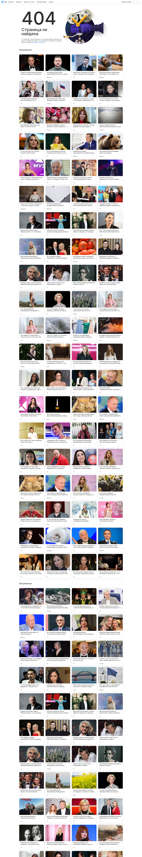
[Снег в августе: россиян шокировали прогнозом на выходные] (84, 303)
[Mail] (2, 2)
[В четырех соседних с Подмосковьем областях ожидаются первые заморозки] (110, 487)
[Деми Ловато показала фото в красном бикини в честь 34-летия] (58, 382)
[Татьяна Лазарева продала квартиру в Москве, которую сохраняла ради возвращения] (58, 303)
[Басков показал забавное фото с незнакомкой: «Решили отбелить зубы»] (31, 592)
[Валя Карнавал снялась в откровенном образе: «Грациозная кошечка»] (110, 513)
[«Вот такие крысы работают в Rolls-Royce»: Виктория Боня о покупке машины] (110, 224)
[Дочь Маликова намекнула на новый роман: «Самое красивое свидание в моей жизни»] (84, 382)
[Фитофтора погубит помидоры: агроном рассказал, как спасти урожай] (84, 250)
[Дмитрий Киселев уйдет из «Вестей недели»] (31, 732)
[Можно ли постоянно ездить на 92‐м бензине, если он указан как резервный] (84, 645)
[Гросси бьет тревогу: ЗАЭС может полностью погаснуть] (110, 540)
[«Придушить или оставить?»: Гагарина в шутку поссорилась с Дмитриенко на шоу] (58, 435)
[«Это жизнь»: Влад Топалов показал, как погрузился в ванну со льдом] (58, 592)
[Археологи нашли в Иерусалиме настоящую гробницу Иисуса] (84, 408)
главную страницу (39, 42)
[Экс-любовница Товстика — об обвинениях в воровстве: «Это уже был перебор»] (110, 566)
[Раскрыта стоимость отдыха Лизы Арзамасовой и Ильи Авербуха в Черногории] (84, 172)
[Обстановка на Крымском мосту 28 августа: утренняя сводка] (84, 784)
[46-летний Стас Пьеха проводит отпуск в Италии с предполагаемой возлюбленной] (31, 435)
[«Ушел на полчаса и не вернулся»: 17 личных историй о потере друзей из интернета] (31, 198)
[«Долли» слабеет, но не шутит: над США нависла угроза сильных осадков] (58, 329)
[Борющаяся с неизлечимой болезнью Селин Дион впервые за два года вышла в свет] (31, 540)
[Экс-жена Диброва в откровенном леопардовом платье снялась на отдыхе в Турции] (31, 303)
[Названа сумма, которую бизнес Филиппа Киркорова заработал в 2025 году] (31, 277)
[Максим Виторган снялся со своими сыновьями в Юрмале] (84, 592)
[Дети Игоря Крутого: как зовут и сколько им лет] (84, 758)
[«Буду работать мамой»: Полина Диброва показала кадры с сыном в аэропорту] (84, 119)
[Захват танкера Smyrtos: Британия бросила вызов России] (110, 119)
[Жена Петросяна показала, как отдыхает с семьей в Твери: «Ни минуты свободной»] (58, 619)
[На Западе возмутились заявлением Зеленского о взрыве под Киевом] (58, 66)
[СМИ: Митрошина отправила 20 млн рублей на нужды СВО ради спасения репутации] (110, 356)
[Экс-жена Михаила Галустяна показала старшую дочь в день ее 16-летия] (31, 382)
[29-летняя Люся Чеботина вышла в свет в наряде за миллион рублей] (31, 172)
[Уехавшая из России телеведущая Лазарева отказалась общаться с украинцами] (84, 513)
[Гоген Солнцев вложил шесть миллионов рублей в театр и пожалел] (84, 198)
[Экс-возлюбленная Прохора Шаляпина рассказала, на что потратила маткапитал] (58, 145)
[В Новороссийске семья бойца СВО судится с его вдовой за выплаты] (110, 66)
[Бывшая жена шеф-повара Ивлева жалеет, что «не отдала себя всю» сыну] (31, 224)
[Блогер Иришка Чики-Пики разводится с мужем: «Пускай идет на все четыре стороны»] (31, 461)
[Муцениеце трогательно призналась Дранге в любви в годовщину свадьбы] (110, 250)
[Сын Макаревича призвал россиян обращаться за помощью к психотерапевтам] (31, 93)
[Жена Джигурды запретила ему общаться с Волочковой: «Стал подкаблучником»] (110, 732)
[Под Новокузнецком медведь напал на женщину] (110, 145)
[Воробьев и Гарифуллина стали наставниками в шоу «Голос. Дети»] (110, 619)
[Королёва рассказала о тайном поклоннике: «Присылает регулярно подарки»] (31, 408)
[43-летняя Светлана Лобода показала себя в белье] (31, 145)
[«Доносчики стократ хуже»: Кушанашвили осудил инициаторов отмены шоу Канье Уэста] (58, 277)
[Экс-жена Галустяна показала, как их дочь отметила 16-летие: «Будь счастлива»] (31, 566)
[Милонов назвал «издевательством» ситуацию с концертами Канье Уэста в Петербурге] (110, 382)
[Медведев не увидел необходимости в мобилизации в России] (84, 145)
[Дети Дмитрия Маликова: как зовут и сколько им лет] (31, 119)
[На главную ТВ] (5, 2)
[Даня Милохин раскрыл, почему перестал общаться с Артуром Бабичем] (84, 224)
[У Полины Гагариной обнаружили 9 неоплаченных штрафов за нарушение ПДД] (58, 758)
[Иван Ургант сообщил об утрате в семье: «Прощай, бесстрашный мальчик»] (84, 66)
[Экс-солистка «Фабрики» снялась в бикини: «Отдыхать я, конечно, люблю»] (110, 461)
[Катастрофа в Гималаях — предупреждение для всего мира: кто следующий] (58, 705)
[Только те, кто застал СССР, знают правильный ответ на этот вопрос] (110, 758)
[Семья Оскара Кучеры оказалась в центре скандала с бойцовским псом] (31, 66)
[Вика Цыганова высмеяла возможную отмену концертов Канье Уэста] (31, 250)
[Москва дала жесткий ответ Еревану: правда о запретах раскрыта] (58, 93)
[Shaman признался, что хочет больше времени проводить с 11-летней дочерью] (110, 705)
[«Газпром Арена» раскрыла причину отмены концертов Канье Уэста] (58, 645)
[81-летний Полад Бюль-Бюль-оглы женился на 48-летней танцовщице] (58, 732)
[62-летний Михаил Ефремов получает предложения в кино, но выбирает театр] (58, 513)
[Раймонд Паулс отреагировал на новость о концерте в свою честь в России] (58, 172)
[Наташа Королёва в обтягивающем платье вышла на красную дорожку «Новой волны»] (84, 732)
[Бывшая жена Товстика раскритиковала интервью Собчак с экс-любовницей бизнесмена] (58, 784)
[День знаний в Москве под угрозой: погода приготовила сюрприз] (31, 356)
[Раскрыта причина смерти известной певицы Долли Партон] (58, 224)
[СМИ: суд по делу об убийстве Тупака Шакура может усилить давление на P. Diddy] (31, 619)
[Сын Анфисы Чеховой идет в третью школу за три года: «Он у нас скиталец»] (110, 303)
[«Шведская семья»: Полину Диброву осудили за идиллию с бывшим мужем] (110, 198)
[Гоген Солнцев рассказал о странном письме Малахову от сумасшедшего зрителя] (84, 705)
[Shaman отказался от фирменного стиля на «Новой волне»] (110, 172)
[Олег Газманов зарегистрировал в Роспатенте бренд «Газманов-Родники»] (84, 540)
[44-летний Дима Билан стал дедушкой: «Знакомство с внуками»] (31, 784)
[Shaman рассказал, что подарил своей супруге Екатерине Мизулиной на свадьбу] (31, 758)
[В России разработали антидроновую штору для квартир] (58, 198)
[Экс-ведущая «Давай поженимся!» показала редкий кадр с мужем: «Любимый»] (58, 250)
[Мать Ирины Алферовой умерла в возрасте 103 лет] (84, 277)
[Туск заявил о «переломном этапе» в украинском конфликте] (110, 408)
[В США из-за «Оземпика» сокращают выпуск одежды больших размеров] (84, 329)
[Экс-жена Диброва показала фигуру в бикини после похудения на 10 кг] (31, 645)
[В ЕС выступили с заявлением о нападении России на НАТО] (110, 784)
